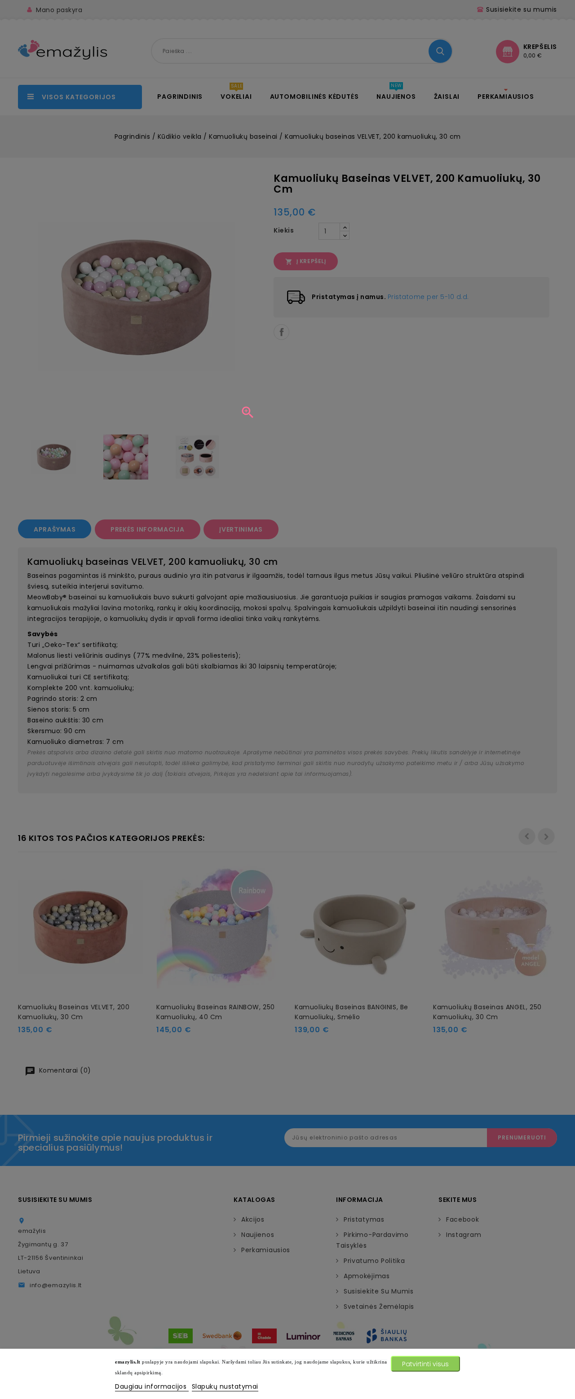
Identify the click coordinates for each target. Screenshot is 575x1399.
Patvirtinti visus (425, 1363)
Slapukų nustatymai (225, 1386)
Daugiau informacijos (152, 1386)
